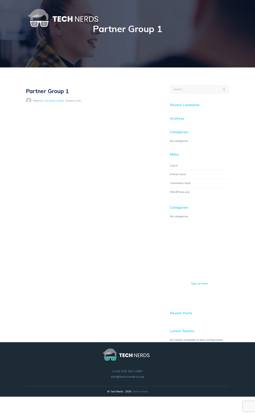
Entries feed (178, 174)
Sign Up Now (199, 283)
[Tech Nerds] (65, 17)
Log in (174, 165)
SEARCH (225, 89)
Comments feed (180, 183)
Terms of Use (140, 391)
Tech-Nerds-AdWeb (54, 100)
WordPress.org (179, 192)
